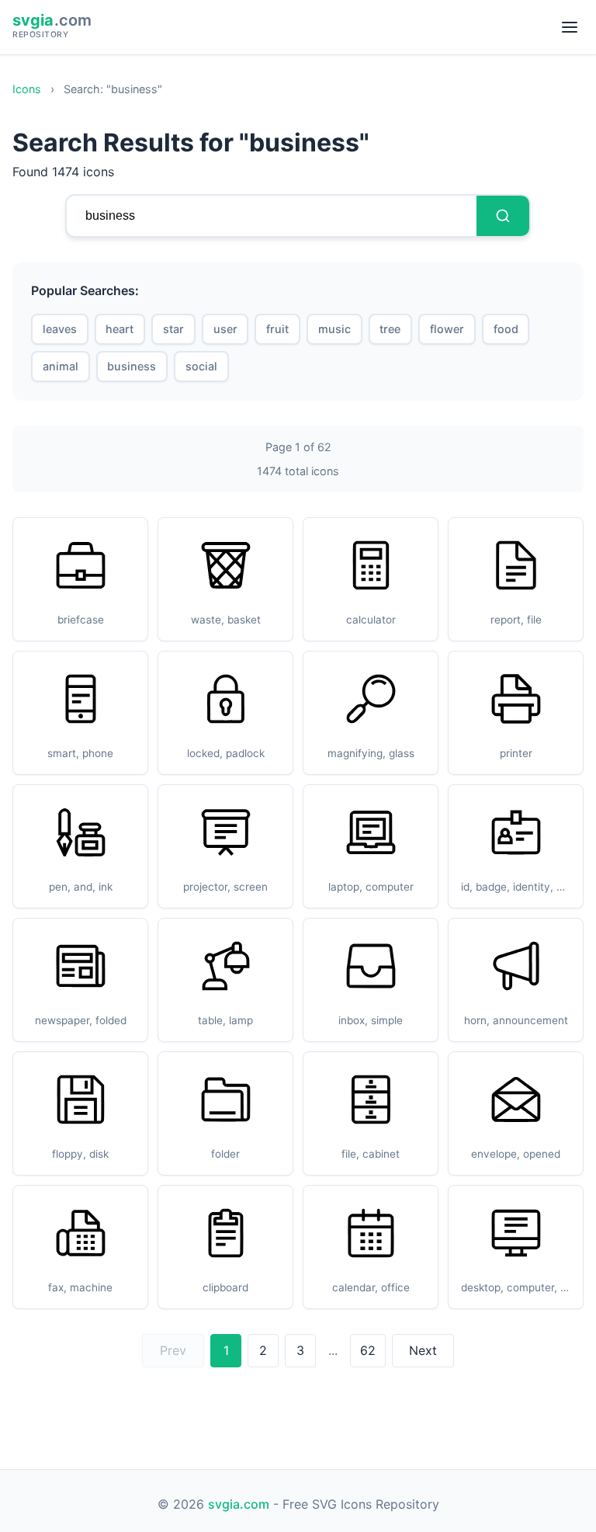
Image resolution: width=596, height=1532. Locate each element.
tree (389, 328)
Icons (26, 89)
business (131, 366)
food (506, 328)
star (173, 328)
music (334, 328)
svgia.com (238, 1504)
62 (368, 1350)
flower (447, 328)
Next (423, 1350)
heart (119, 328)
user (225, 328)
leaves (60, 328)
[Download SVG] (128, 542)
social (201, 366)
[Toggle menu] (570, 27)
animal (60, 366)
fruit (277, 328)
